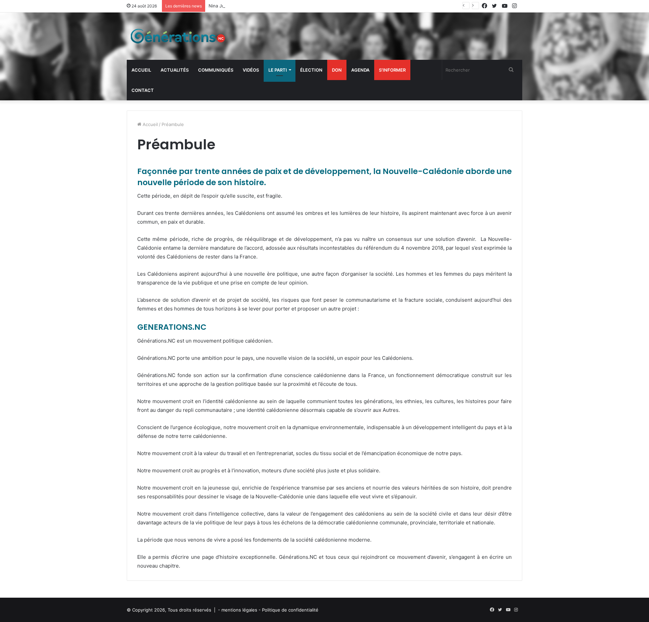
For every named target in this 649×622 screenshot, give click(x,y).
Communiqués (215, 70)
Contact (142, 90)
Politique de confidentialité (290, 610)
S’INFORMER (392, 70)
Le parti (277, 70)
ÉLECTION (311, 70)
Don (337, 70)
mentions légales (239, 610)
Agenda (360, 70)
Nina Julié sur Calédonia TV (237, 5)
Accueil (141, 70)
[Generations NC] (177, 36)
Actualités (175, 70)
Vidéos (251, 70)
